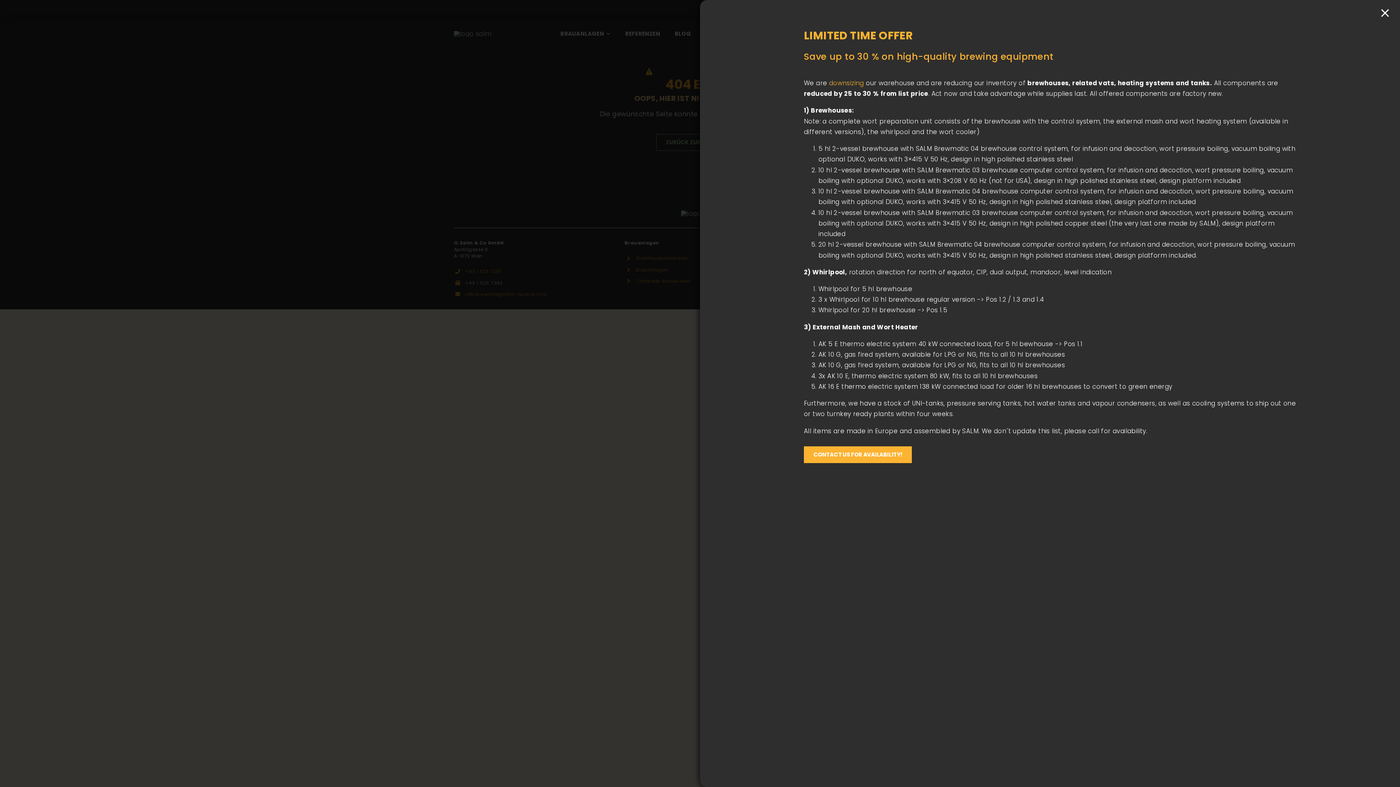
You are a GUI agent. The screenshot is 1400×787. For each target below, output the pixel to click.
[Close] (1385, 13)
